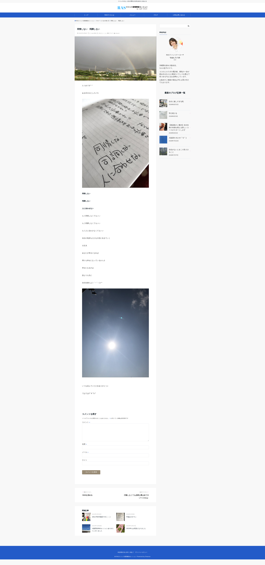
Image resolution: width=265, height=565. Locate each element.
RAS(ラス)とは (109, 15)
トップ (86, 15)
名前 (84, 444)
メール (85, 452)
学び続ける (173, 113)
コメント (86, 422)
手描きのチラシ (131, 517)
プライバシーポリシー (141, 552)
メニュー (132, 15)
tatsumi (117, 33)
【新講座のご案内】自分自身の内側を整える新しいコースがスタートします (179, 127)
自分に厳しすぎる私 (176, 101)
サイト (84, 460)
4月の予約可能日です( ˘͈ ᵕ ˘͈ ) (101, 517)
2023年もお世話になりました (136, 528)
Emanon (148, 556)
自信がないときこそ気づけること (179, 151)
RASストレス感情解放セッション (126, 556)
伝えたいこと (102, 33)
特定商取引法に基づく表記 (125, 552)
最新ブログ (110, 33)
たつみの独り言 (93, 33)
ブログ (156, 15)
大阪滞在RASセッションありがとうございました (103, 530)
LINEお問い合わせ (179, 15)
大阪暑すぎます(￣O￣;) (178, 138)
